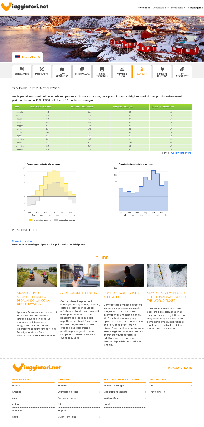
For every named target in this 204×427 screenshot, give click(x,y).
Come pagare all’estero (79, 293)
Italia (15, 416)
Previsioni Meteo (122, 75)
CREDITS (186, 367)
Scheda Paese (22, 74)
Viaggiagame (195, 7)
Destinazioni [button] (160, 7)
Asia (14, 398)
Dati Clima (142, 74)
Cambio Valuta (82, 74)
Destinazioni (21, 379)
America (17, 391)
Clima (61, 404)
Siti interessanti (182, 75)
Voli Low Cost (111, 398)
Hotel (107, 404)
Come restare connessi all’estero (122, 295)
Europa (16, 385)
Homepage (144, 7)
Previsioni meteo (67, 398)
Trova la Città (157, 391)
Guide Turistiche (102, 75)
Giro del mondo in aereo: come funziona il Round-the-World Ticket (167, 297)
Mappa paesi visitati (115, 391)
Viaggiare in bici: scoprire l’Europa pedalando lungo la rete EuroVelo (33, 298)
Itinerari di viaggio (114, 385)
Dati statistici (42, 74)
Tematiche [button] (177, 7)
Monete (62, 385)
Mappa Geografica (62, 75)
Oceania (17, 410)
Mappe (62, 410)
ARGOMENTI (65, 379)
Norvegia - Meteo (22, 241)
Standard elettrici (68, 391)
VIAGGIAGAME (157, 379)
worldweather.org (181, 152)
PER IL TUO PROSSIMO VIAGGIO (123, 379)
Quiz (151, 385)
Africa (15, 404)
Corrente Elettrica (162, 75)
